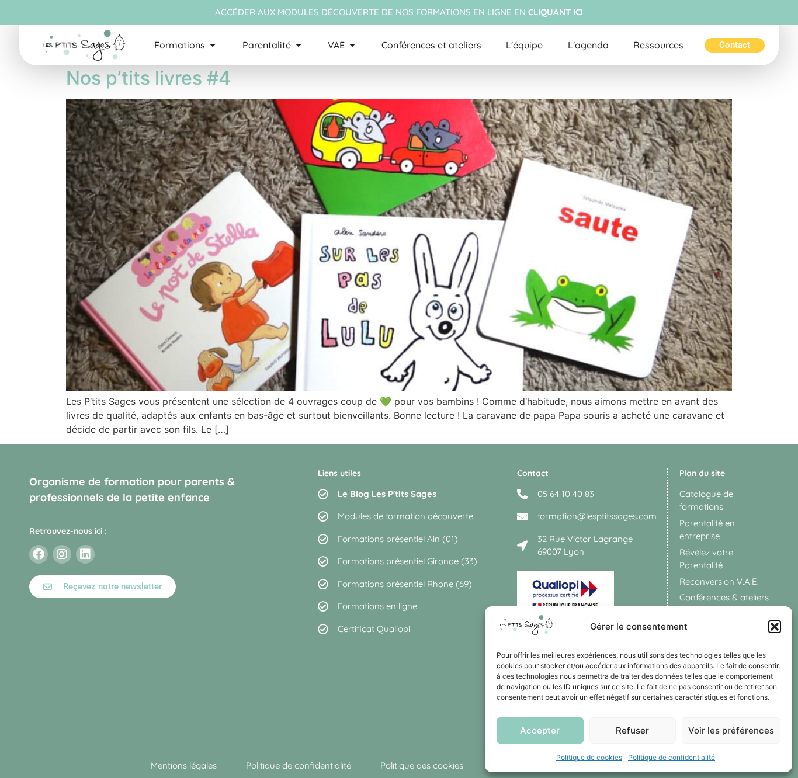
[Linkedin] (85, 554)
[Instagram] (62, 554)
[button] (774, 627)
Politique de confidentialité (671, 757)
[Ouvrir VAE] (352, 45)
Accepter (540, 730)
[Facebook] (38, 554)
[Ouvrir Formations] (212, 45)
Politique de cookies (589, 757)
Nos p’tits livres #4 (148, 78)
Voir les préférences (731, 730)
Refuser (632, 730)
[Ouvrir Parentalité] (298, 45)
